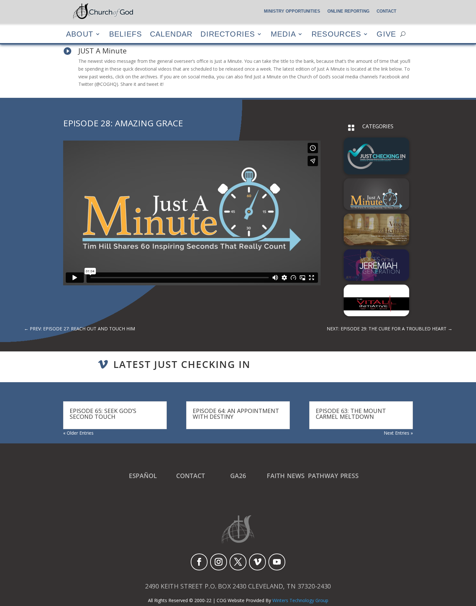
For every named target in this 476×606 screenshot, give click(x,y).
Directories (227, 34)
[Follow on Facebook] (199, 562)
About (79, 34)
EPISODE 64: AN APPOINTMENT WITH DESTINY (236, 413)
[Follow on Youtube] (276, 562)
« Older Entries (78, 433)
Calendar (171, 34)
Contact (386, 11)
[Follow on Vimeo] (257, 562)
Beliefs (125, 34)
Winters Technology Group (300, 600)
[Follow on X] (238, 562)
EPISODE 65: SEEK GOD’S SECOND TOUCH (103, 413)
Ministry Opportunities (292, 11)
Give (386, 34)
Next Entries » (398, 433)
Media (283, 34)
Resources (336, 34)
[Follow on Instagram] (218, 562)
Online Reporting (348, 11)
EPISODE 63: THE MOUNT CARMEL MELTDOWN (351, 413)
